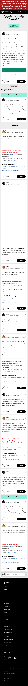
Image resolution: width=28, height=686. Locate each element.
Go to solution (14, 26)
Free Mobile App (8, 629)
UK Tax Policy (6, 680)
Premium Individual (8, 639)
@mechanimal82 (11, 160)
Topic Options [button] (13, 86)
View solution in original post (9, 113)
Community (8, 12)
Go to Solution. (11, 70)
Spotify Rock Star (11, 154)
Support (6, 623)
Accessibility (6, 676)
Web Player (7, 626)
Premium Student (8, 649)
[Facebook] (15, 658)
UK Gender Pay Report (8, 683)
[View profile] (3, 33)
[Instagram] (5, 658)
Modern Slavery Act (7, 678)
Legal (5, 668)
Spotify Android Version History (10, 170)
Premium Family (8, 646)
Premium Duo (7, 642)
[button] (25, 34)
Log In (21, 12)
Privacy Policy (6, 671)
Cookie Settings (7, 673)
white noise (16, 74)
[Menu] (25, 12)
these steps (5, 8)
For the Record (7, 596)
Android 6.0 (9, 74)
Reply (21, 81)
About (5, 589)
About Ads (13, 673)
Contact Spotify (8, 632)
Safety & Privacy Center (11, 668)
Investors (6, 612)
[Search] (18, 12)
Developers (7, 606)
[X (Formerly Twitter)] (10, 658)
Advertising (7, 609)
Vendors (6, 616)
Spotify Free (7, 652)
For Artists (6, 603)
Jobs (5, 593)
